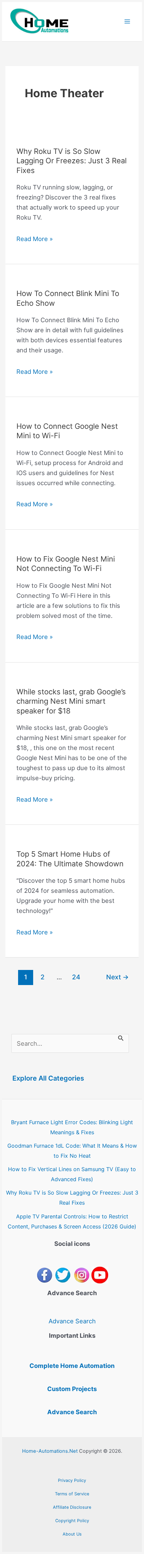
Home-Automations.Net (50, 1451)
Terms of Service (72, 1493)
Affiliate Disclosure (72, 1507)
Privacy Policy (72, 1480)
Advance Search (72, 1321)
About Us (72, 1534)
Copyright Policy (72, 1520)
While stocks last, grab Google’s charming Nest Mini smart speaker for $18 (71, 701)
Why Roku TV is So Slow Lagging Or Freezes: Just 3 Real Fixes (71, 161)
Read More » (34, 239)
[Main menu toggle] (127, 22)
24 (76, 977)
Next (117, 977)
